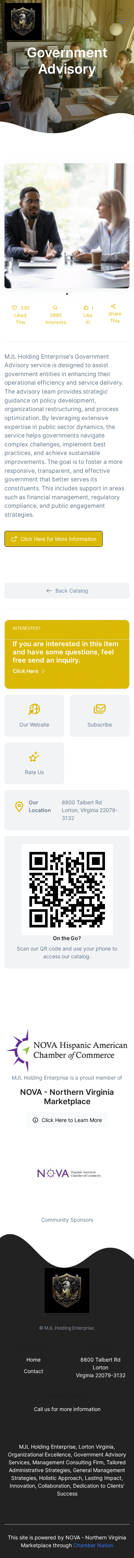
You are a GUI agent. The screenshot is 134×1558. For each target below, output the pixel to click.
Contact (33, 1371)
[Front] (24, 21)
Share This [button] (115, 317)
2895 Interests (55, 319)
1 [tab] (67, 294)
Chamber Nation (93, 1545)
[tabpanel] (67, 225)
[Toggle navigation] (122, 21)
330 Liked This (21, 315)
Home (33, 1359)
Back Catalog (71, 590)
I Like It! (88, 315)
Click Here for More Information (58, 539)
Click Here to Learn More (72, 1120)
